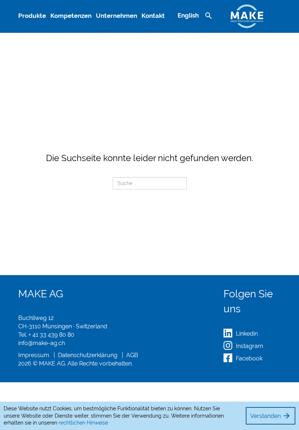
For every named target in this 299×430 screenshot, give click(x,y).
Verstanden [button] (270, 415)
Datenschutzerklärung (87, 355)
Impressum (33, 355)
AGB (132, 355)
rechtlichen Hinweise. (84, 423)
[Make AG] (247, 14)
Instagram (249, 346)
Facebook (249, 358)
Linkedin (247, 333)
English (188, 15)
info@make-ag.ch (41, 343)
